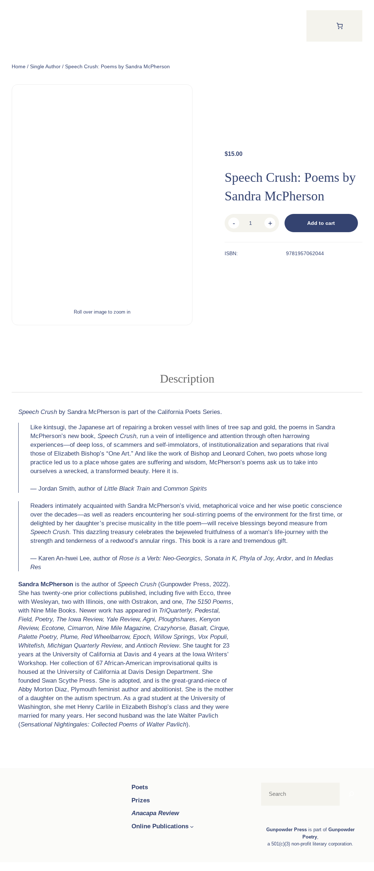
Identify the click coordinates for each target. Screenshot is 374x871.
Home (19, 66)
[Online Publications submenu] (192, 826)
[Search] (351, 794)
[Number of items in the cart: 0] (339, 26)
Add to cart (321, 223)
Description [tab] (187, 378)
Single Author (45, 66)
